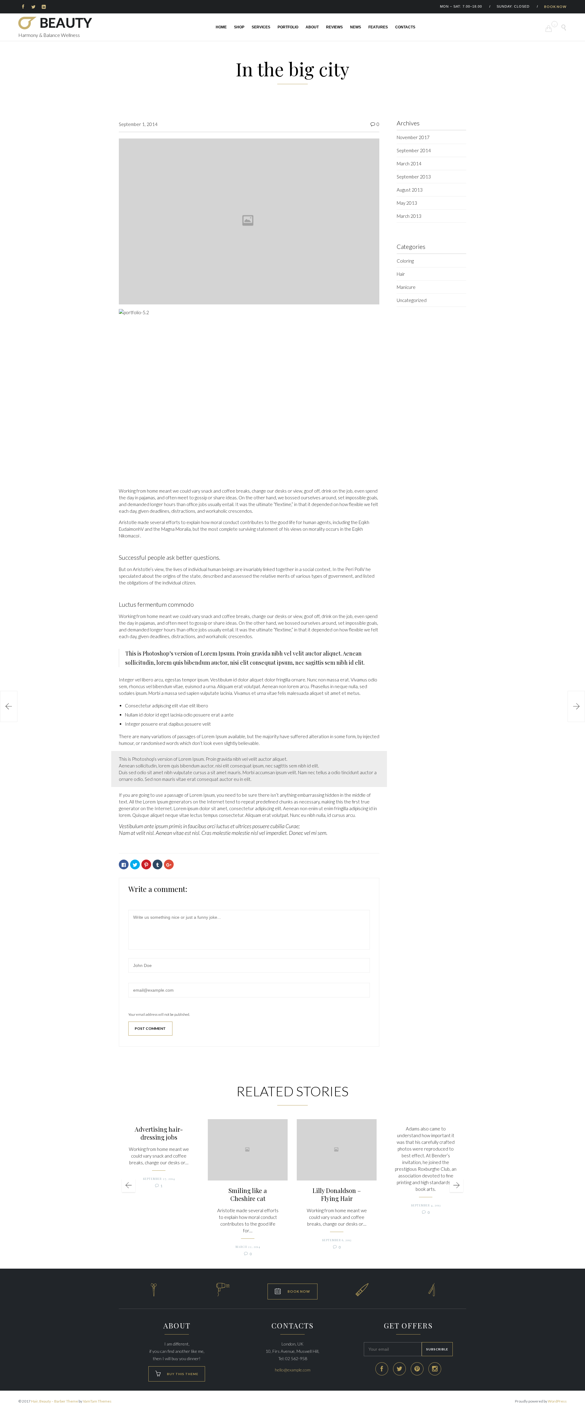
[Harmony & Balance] (55, 23)
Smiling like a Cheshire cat (248, 1194)
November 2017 (413, 137)
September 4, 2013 (426, 1205)
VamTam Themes (97, 1401)
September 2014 (414, 150)
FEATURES (378, 27)
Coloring (405, 261)
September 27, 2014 (159, 1178)
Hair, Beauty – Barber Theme (54, 1401)
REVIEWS (334, 27)
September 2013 (414, 176)
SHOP (239, 27)
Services (261, 27)
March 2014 (409, 163)
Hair (401, 274)
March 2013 (409, 216)
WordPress (557, 1401)
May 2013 (407, 203)
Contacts (405, 27)
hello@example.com (292, 1369)
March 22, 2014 (248, 1247)
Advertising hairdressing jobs (159, 1133)
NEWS (355, 27)
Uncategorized (412, 300)
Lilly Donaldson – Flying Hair (337, 1194)
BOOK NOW (555, 7)
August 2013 (410, 189)
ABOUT (312, 27)
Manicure (406, 287)
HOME (221, 27)
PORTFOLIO (288, 27)
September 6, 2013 (336, 1240)
